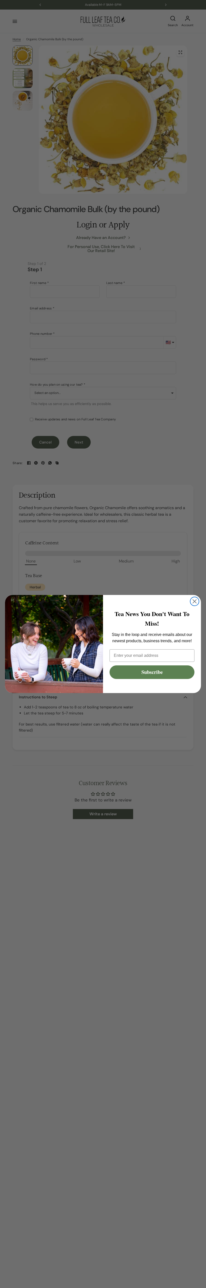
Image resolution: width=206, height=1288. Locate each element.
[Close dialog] (194, 601)
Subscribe (152, 672)
